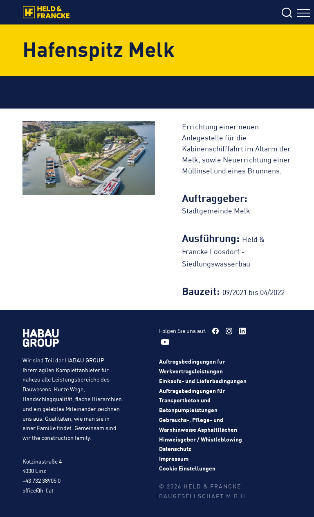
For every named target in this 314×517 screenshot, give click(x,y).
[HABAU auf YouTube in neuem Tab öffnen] (165, 342)
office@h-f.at (38, 490)
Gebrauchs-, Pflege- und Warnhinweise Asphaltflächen (198, 424)
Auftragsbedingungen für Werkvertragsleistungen (192, 366)
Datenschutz (175, 448)
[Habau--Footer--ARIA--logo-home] (40, 339)
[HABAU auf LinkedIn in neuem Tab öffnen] (242, 331)
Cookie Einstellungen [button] (187, 468)
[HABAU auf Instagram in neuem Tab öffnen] (229, 331)
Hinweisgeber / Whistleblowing (200, 439)
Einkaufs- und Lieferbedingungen (203, 381)
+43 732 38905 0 (41, 480)
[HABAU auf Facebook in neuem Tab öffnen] (215, 331)
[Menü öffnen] (303, 14)
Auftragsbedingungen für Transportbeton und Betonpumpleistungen (192, 400)
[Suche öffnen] (237, 13)
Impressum (173, 458)
